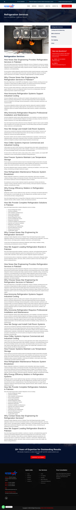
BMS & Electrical (55, 33)
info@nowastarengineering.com (65, 1)
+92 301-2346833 (11, 482)
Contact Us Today (38, 457)
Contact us (55, 6)
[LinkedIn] (6, 498)
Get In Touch (66, 6)
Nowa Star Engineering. (47, 508)
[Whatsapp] (3, 507)
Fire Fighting (54, 40)
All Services (43, 483)
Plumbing (53, 36)
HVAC (52, 43)
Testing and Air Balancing (57, 30)
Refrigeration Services (57, 27)
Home (28, 6)
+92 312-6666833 (21, 1)
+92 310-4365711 (11, 484)
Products (40, 6)
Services (34, 6)
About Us (47, 6)
